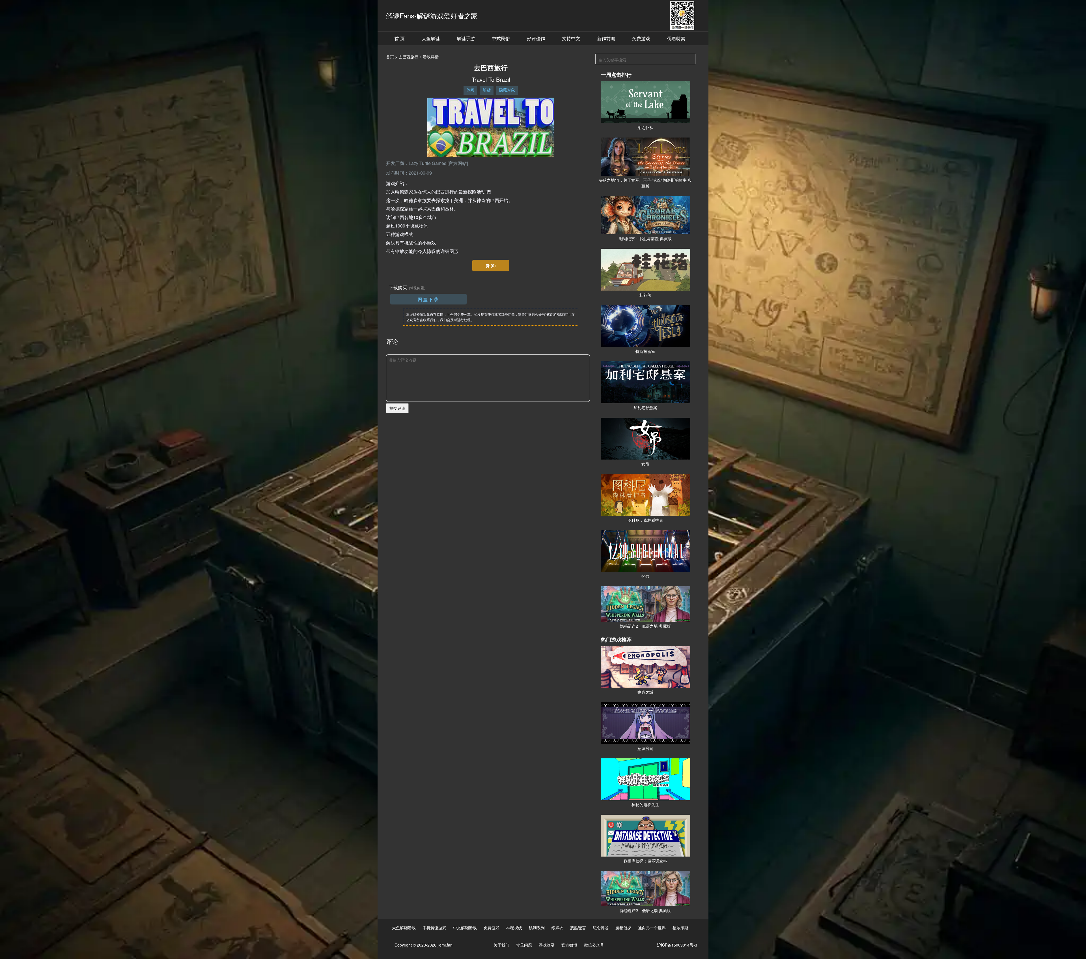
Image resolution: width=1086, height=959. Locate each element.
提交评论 (397, 408)
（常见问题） (417, 287)
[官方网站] (457, 163)
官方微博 (569, 945)
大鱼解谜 (431, 38)
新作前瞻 (606, 38)
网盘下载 (428, 299)
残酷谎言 (578, 927)
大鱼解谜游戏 (404, 927)
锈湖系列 (537, 927)
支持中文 (571, 38)
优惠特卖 (676, 38)
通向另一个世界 (652, 927)
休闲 (470, 90)
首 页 (400, 38)
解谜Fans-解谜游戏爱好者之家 (432, 15)
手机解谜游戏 (434, 927)
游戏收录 (547, 945)
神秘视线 (514, 927)
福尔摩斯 (680, 927)
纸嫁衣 (557, 927)
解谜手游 (466, 38)
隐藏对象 (507, 90)
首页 (390, 56)
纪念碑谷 (601, 927)
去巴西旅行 (408, 56)
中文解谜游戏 (465, 927)
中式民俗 (501, 38)
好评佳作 (536, 38)
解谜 (487, 90)
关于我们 (501, 945)
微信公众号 (594, 945)
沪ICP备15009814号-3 (677, 945)
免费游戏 (641, 38)
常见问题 (524, 945)
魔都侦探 (623, 927)
